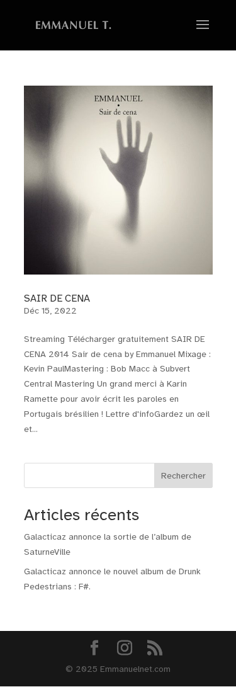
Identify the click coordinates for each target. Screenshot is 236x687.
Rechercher (183, 475)
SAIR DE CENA (57, 298)
